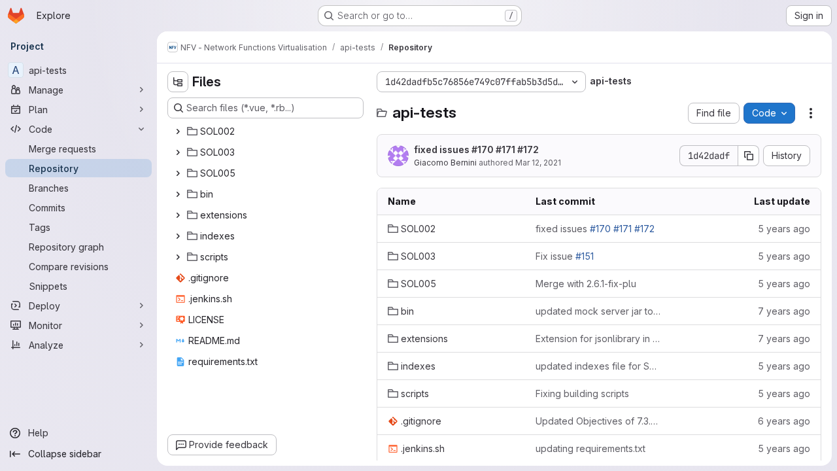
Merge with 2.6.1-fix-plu (586, 283)
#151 (584, 256)
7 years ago (784, 311)
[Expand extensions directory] (178, 215)
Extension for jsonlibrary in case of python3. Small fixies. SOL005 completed (599, 338)
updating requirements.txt (590, 448)
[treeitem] (267, 131)
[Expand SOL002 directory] (178, 131)
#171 (505, 149)
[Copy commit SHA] (748, 155)
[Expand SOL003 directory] (178, 152)
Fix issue (565, 256)
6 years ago (784, 421)
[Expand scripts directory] (178, 257)
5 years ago (784, 228)
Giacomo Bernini (445, 162)
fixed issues (476, 149)
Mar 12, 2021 (538, 162)
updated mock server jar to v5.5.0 (599, 311)
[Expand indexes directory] (178, 236)
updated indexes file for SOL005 (599, 366)
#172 (528, 149)
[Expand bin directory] (178, 194)
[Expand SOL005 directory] (178, 173)
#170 (482, 149)
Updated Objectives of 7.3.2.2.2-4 (599, 421)
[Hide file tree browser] (177, 81)
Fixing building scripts (582, 393)
